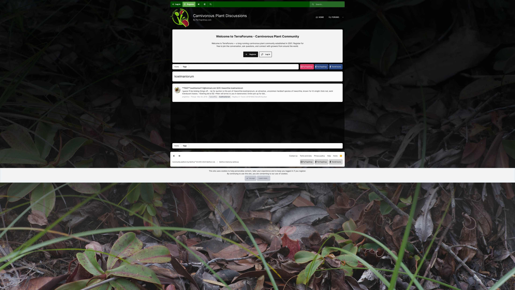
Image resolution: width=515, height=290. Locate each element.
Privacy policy (319, 156)
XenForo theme (224, 162)
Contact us (293, 156)
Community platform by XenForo (193, 162)
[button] (205, 4)
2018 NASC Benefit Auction (256, 97)
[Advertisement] (252, 122)
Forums (335, 17)
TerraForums (336, 67)
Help (329, 156)
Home (321, 17)
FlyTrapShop (307, 67)
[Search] (211, 4)
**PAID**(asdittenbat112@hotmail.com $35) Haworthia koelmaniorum (212, 88)
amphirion (186, 97)
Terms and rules (306, 156)
